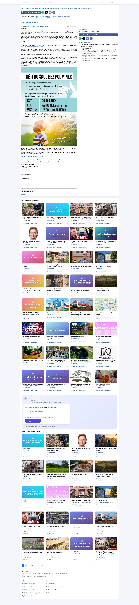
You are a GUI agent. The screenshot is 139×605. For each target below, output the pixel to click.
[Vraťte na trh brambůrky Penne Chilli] (33, 356)
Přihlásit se (103, 2)
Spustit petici (112, 2)
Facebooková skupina (25, 170)
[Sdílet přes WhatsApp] (42, 12)
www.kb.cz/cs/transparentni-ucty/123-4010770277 (32, 156)
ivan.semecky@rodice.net (26, 174)
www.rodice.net (24, 169)
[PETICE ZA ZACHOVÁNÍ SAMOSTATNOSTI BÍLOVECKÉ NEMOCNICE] (106, 262)
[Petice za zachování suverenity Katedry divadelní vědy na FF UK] (106, 333)
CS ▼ (34, 2)
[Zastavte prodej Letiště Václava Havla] (57, 308)
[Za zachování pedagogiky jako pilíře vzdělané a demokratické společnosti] (106, 357)
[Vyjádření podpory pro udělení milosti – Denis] (81, 238)
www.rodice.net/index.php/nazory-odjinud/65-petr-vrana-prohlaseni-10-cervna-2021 (40, 161)
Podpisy (45, 16)
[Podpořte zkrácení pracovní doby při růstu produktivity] (81, 381)
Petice (24, 16)
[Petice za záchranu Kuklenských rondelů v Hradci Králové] (106, 285)
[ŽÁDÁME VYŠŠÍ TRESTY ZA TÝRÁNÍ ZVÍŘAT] (106, 214)
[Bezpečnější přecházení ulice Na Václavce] (106, 309)
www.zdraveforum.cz (34, 38)
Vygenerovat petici (34, 421)
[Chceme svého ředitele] (81, 332)
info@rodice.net (24, 172)
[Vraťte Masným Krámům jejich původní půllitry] (106, 381)
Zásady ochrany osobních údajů (61, 16)
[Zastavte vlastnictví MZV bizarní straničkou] (33, 262)
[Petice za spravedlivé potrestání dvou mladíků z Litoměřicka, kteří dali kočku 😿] (33, 381)
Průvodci (24, 581)
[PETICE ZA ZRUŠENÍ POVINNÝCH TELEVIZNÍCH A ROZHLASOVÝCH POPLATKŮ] (33, 309)
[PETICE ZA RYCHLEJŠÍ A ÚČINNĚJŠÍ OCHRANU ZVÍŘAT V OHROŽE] (57, 262)
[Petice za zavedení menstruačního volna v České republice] (57, 381)
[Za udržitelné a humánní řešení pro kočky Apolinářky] (33, 214)
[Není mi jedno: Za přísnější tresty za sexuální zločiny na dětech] (57, 214)
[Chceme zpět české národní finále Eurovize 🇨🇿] (33, 333)
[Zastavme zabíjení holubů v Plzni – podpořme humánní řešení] (57, 285)
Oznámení (33, 16)
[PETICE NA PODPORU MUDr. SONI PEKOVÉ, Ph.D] (33, 238)
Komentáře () (25, 194)
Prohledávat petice (42, 2)
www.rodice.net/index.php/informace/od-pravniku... (32, 46)
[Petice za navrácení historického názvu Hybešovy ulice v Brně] (57, 333)
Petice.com (26, 2)
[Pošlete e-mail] (50, 12)
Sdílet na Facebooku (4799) (32, 12)
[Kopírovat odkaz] (53, 12)
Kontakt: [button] (50, 2)
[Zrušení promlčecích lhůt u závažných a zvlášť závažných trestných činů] (33, 285)
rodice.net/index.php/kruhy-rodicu (65, 38)
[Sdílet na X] (46, 12)
